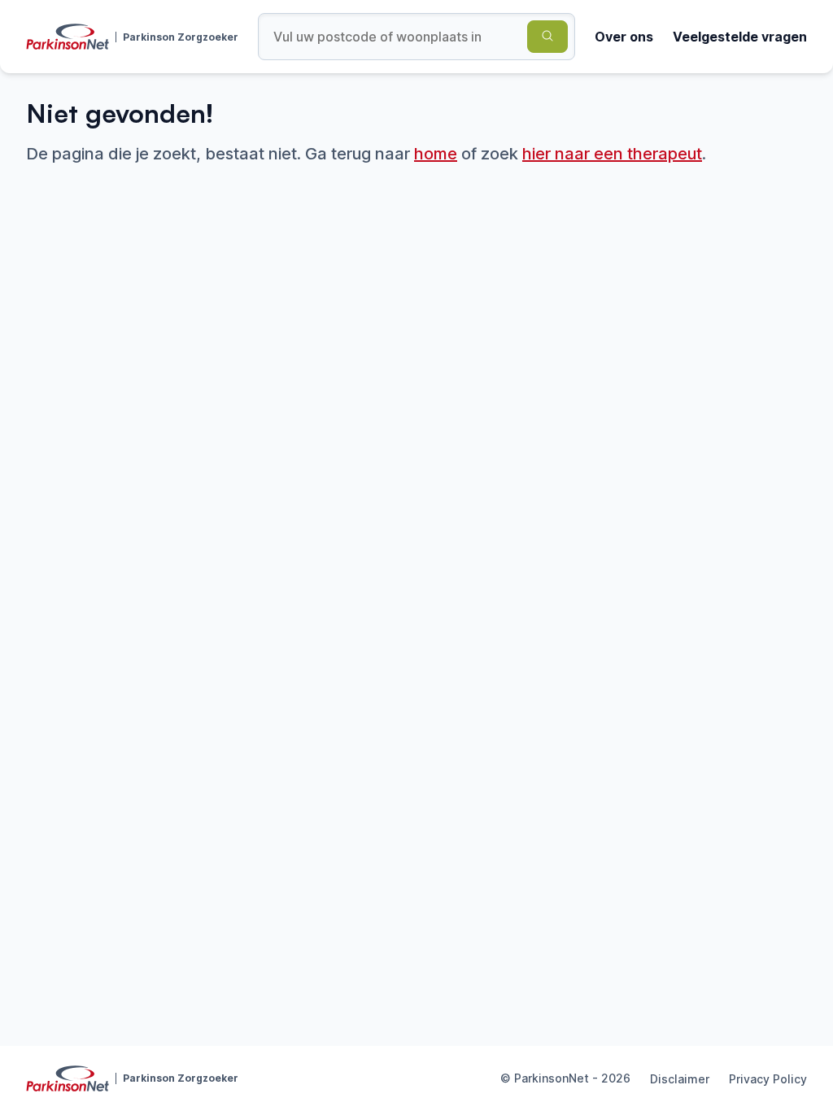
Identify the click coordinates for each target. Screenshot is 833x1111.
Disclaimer (679, 1079)
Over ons (624, 36)
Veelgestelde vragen (740, 36)
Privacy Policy (768, 1079)
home (435, 153)
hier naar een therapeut (612, 153)
